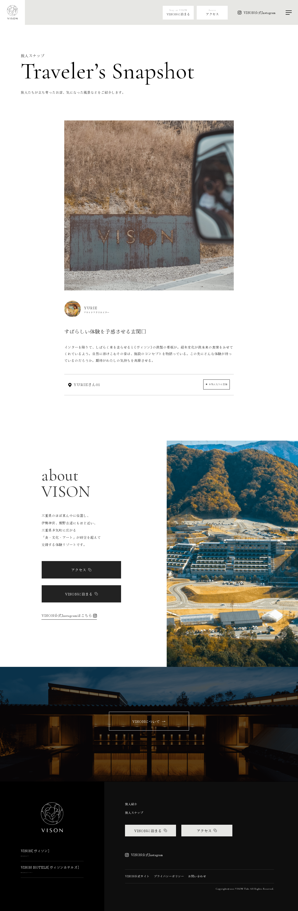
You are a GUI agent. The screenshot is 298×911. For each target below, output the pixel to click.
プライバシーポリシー (169, 876)
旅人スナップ (134, 813)
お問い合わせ (197, 876)
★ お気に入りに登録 (216, 384)
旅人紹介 (131, 804)
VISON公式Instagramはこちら (66, 615)
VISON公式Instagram (260, 13)
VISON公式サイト (137, 876)
